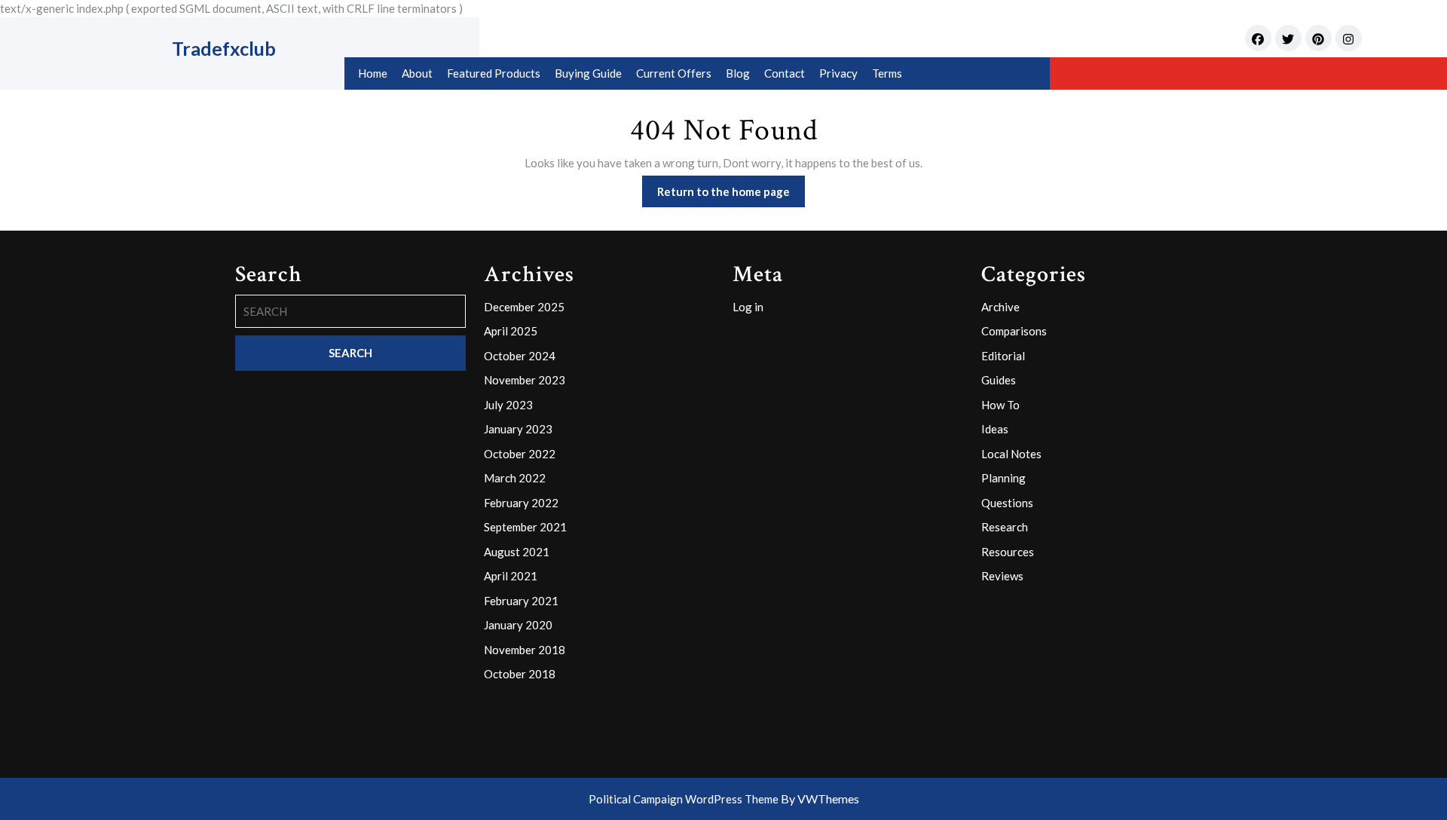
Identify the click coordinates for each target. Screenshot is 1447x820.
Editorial (1003, 356)
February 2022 (521, 502)
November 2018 (524, 649)
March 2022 (515, 478)
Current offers (673, 73)
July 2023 (508, 405)
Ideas (994, 429)
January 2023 (518, 429)
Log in (748, 307)
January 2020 (518, 625)
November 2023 (524, 380)
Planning (1003, 478)
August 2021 (516, 551)
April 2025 (510, 331)
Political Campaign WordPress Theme (684, 799)
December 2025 (524, 307)
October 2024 (519, 356)
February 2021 (521, 600)
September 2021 (525, 527)
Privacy (838, 73)
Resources (1007, 551)
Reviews (1002, 576)
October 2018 (519, 674)
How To (1000, 405)
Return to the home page (731, 195)
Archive (1000, 307)
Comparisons (1014, 331)
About (417, 73)
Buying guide (588, 73)
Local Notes (1011, 453)
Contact (784, 73)
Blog (738, 73)
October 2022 (519, 453)
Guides (998, 380)
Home (372, 73)
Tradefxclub (224, 48)
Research (1004, 527)
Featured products (493, 73)
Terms (887, 73)
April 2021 (510, 576)
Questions (1007, 502)
